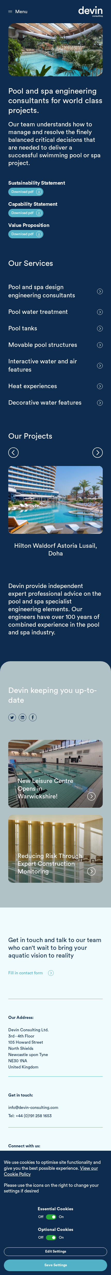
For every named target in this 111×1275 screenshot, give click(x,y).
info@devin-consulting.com (33, 1108)
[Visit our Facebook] (33, 717)
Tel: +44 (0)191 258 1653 (30, 1116)
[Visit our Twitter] (12, 717)
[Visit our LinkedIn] (22, 717)
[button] (13, 452)
